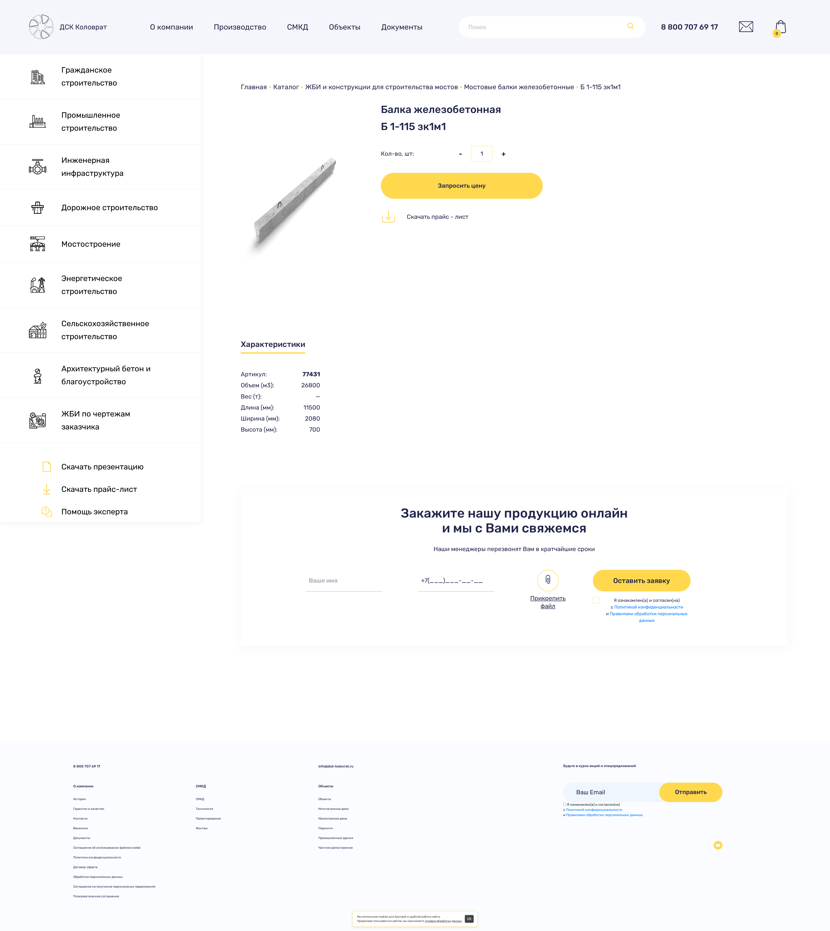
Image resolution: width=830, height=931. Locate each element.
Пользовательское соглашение (96, 896)
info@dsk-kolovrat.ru (335, 766)
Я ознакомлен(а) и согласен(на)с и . (603, 809)
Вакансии (80, 828)
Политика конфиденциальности (97, 857)
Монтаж (202, 828)
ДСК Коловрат (83, 27)
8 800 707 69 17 (689, 27)
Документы (402, 27)
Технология (204, 809)
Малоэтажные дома (332, 818)
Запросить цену (462, 185)
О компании (171, 27)
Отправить (691, 792)
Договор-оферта (85, 867)
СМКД (297, 27)
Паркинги (325, 828)
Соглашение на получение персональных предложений (114, 886)
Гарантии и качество (88, 809)
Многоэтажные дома (333, 809)
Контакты (80, 818)
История (79, 799)
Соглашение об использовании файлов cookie (106, 848)
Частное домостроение (335, 848)
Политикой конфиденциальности (648, 607)
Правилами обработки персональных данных (604, 815)
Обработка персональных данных (98, 877)
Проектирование (208, 818)
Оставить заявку (641, 581)
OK (469, 919)
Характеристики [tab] (273, 344)
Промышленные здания (335, 838)
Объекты (345, 27)
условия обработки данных (443, 921)
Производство (240, 27)
